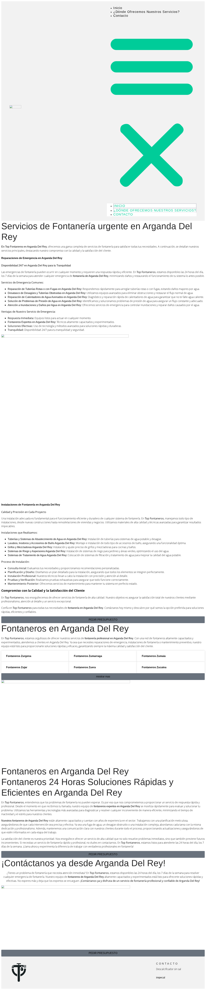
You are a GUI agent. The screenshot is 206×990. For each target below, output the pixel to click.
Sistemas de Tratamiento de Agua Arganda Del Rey (37, 555)
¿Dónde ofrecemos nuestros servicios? (146, 12)
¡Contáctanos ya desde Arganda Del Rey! (83, 863)
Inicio (117, 8)
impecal (160, 977)
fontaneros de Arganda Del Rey (86, 876)
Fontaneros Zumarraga (88, 656)
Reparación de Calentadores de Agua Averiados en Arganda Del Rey (47, 297)
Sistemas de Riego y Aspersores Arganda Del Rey (36, 551)
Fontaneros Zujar (16, 667)
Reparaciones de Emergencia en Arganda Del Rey (31, 258)
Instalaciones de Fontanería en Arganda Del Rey (30, 504)
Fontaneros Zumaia (154, 656)
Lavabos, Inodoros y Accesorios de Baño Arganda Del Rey (41, 543)
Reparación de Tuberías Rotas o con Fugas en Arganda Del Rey (44, 289)
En (24, 246)
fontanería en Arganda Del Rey (85, 608)
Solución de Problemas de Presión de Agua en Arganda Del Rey (44, 301)
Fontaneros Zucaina (154, 667)
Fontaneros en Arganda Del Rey (65, 628)
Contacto (120, 15)
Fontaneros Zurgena (18, 656)
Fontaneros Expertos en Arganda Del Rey (31, 322)
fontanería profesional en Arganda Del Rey (108, 638)
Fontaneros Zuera (85, 667)
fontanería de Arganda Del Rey (90, 276)
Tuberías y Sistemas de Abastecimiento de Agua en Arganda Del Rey (47, 539)
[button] (152, 110)
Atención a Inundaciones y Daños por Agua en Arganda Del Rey (44, 305)
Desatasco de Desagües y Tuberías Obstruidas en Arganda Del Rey (46, 293)
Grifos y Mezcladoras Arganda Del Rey (30, 547)
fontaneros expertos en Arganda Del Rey (117, 806)
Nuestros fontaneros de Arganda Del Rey (24, 820)
